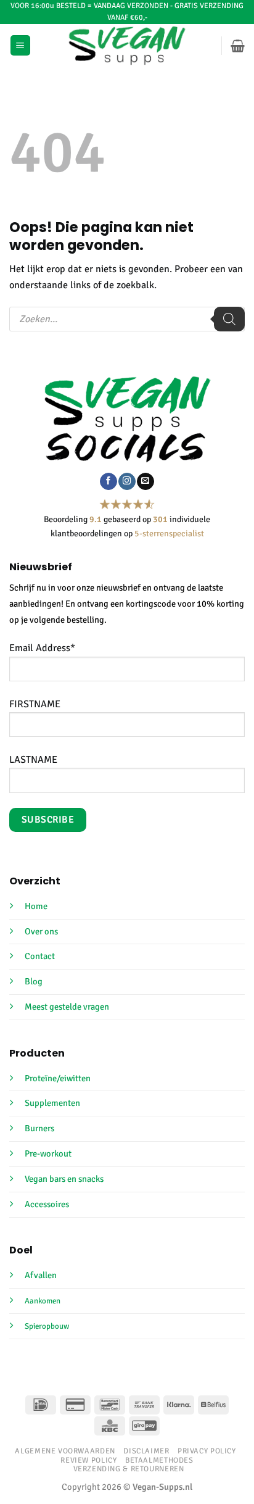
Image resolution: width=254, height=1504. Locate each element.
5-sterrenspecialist (169, 533)
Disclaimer (146, 1451)
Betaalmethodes (159, 1460)
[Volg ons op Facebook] (108, 481)
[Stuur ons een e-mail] (145, 481)
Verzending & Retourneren (128, 1469)
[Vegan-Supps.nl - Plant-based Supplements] (127, 45)
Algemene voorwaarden (65, 1451)
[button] (20, 45)
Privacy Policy (207, 1451)
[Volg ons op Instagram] (126, 481)
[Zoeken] (229, 319)
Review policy (88, 1460)
